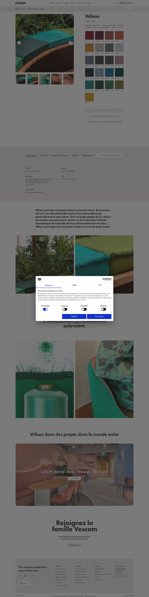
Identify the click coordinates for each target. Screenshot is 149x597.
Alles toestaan (99, 316)
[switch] (64, 309)
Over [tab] (100, 285)
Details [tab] (74, 285)
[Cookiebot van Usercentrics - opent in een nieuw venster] (103, 279)
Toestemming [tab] (48, 285)
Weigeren (74, 316)
